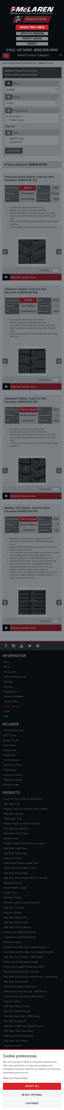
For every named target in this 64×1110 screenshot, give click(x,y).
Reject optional (32, 1095)
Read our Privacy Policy (15, 1078)
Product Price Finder (32, 27)
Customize (31, 1103)
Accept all (32, 1086)
